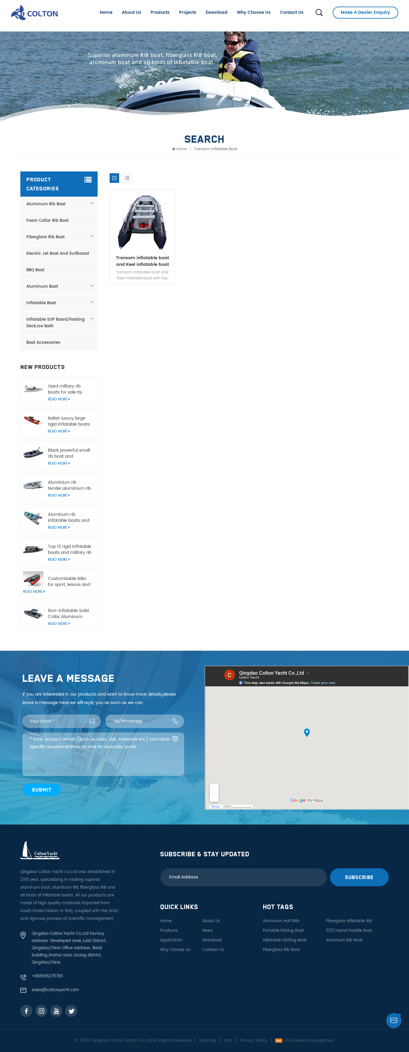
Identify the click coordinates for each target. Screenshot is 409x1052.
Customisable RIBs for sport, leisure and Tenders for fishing (69, 582)
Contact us (292, 12)
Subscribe (359, 877)
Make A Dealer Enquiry (365, 12)
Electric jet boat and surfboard (57, 254)
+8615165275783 (47, 976)
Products (160, 12)
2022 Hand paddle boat (349, 931)
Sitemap (207, 1040)
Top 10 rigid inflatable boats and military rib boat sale (69, 550)
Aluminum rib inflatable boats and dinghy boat (68, 518)
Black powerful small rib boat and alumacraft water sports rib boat (69, 453)
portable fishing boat (283, 931)
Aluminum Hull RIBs (281, 921)
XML (228, 1040)
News (207, 931)
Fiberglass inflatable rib (349, 921)
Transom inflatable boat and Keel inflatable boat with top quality (142, 261)
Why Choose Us (254, 12)
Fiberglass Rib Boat (45, 237)
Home (106, 12)
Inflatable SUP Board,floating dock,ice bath (55, 322)
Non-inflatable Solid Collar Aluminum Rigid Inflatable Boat (68, 614)
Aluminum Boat (42, 287)
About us (131, 12)
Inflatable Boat (41, 303)
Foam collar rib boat (47, 221)
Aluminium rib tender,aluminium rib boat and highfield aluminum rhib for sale (69, 486)
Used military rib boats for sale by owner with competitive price (66, 389)
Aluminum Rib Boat (46, 204)
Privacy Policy (253, 1040)
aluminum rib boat (344, 940)
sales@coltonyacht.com (55, 990)
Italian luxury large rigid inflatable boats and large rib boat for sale (70, 421)
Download (217, 12)
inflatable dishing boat (285, 940)
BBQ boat (35, 270)
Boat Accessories (43, 343)
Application (171, 940)
